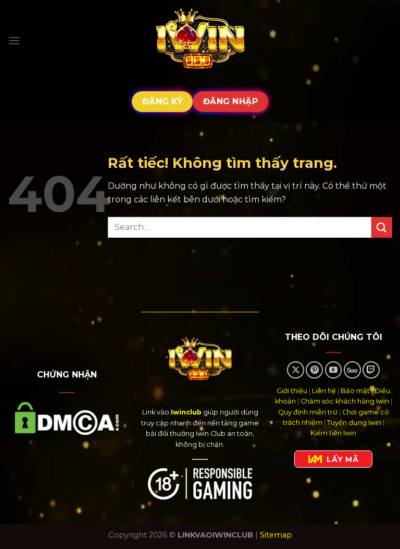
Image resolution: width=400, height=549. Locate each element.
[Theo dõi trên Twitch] (371, 370)
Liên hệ (324, 391)
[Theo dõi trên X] (295, 370)
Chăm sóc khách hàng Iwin (345, 401)
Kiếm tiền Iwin (333, 433)
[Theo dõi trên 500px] (352, 370)
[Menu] (14, 40)
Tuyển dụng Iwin (354, 422)
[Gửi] (381, 227)
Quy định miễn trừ (308, 412)
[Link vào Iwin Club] (200, 40)
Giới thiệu (292, 391)
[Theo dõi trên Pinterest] (314, 370)
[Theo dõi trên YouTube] (333, 370)
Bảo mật (355, 391)
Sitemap (276, 535)
